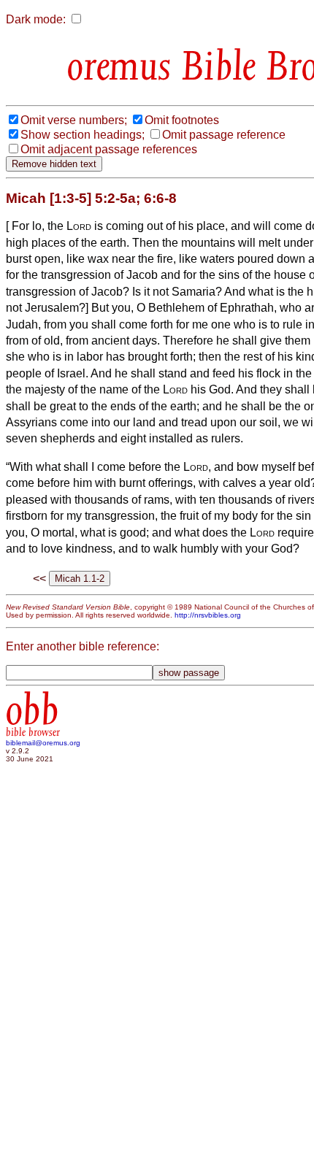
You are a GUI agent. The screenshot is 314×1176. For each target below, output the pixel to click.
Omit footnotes (182, 120)
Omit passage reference (224, 134)
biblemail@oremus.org (43, 743)
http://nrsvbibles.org (208, 615)
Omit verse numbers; (73, 120)
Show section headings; (82, 134)
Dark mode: (36, 19)
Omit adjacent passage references (108, 149)
